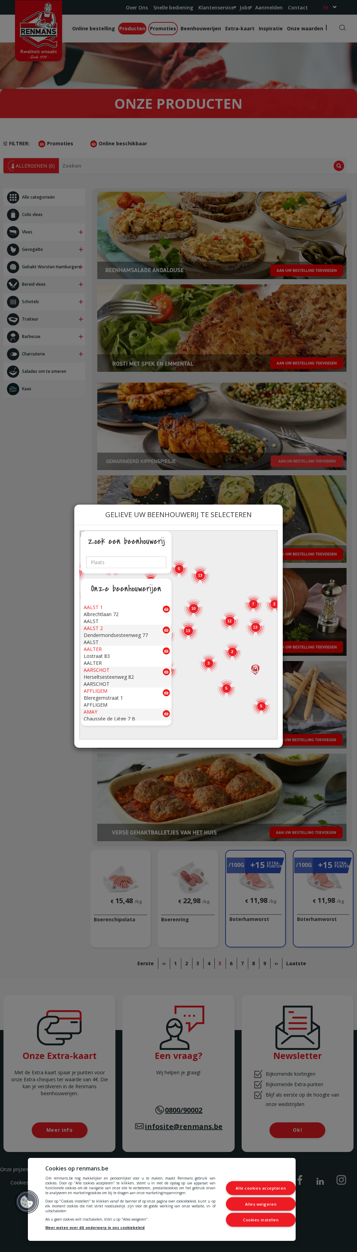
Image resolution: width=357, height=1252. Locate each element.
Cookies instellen (261, 1219)
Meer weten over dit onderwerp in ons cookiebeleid (95, 1227)
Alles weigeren (260, 1203)
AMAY (90, 711)
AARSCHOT (96, 669)
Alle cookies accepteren (261, 1188)
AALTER (93, 648)
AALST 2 (93, 627)
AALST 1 (93, 607)
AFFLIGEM (95, 690)
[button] (255, 669)
